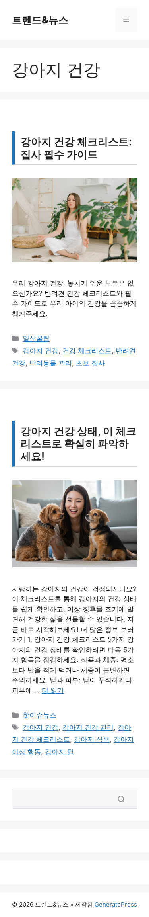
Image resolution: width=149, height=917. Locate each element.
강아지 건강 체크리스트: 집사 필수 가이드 (76, 147)
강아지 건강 (40, 351)
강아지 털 (59, 752)
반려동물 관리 (50, 363)
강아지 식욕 (92, 739)
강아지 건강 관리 (88, 727)
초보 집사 (90, 363)
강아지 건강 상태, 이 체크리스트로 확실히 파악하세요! (78, 443)
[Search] (121, 799)
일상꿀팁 (36, 338)
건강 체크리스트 (87, 351)
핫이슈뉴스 (39, 715)
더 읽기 (53, 690)
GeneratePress (116, 904)
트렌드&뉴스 (40, 20)
